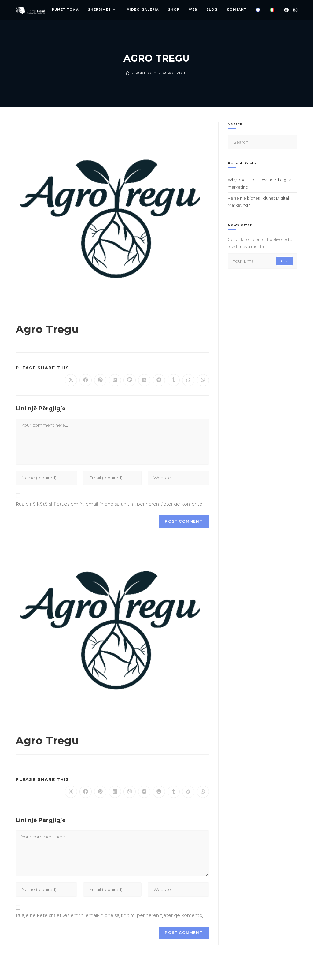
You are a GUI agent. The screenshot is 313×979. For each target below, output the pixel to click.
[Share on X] (71, 380)
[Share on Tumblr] (174, 380)
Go (284, 261)
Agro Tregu (175, 73)
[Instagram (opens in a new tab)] (295, 10)
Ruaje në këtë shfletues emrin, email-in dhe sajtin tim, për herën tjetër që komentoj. (110, 504)
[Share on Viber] (129, 380)
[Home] (128, 73)
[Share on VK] (144, 380)
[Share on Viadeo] (188, 380)
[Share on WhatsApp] (203, 380)
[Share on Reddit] (159, 380)
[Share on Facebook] (85, 380)
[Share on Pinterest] (100, 380)
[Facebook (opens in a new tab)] (286, 10)
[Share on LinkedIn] (115, 380)
